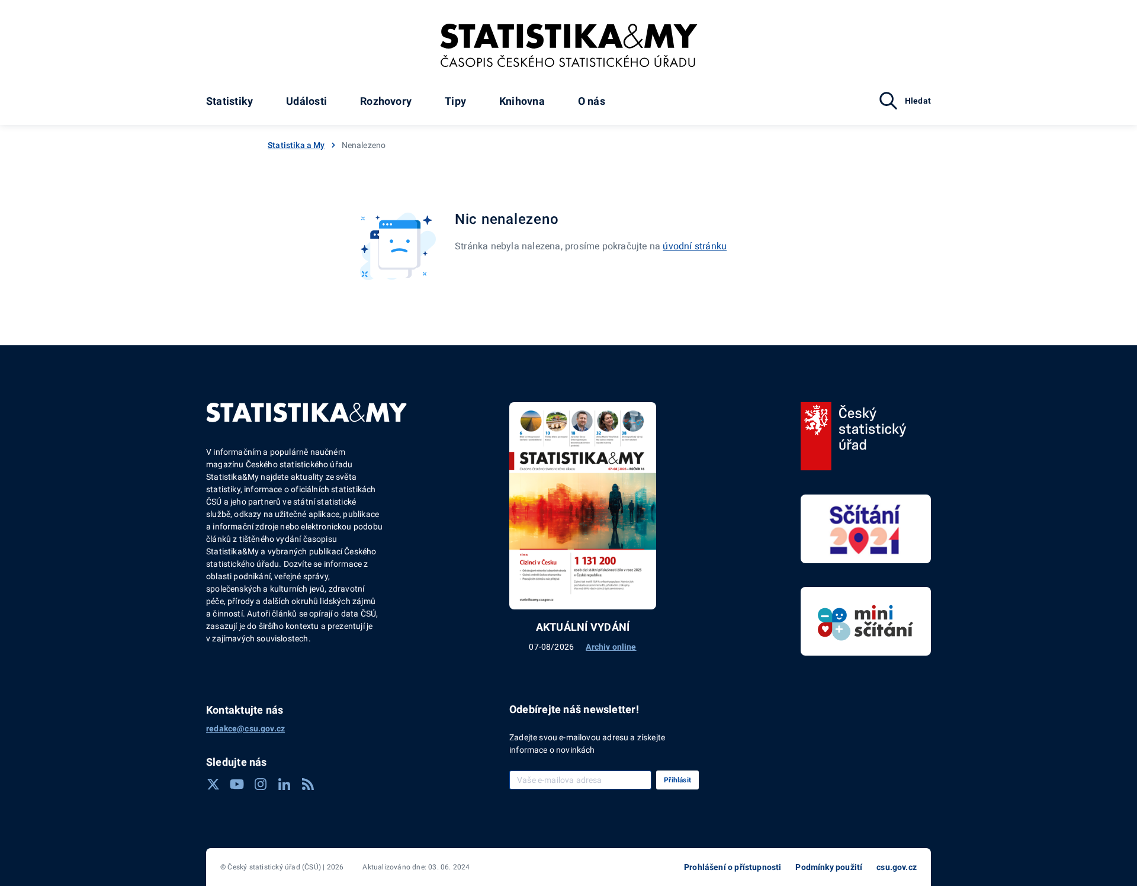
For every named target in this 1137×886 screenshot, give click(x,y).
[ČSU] (854, 436)
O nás (591, 101)
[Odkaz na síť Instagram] (260, 784)
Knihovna (522, 101)
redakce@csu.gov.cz (245, 728)
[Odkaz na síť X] (213, 784)
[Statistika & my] (569, 46)
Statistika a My (296, 145)
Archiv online (611, 646)
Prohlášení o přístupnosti (732, 867)
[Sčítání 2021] (866, 529)
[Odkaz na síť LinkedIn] (284, 784)
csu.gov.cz (896, 867)
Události (306, 101)
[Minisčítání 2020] (866, 621)
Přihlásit (677, 780)
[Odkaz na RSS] (308, 784)
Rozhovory (386, 101)
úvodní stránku (695, 246)
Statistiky (229, 101)
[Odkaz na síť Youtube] (237, 784)
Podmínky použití (828, 867)
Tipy (455, 101)
